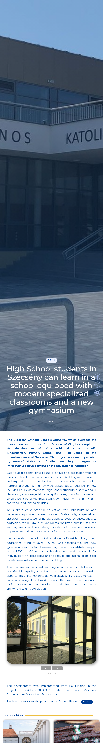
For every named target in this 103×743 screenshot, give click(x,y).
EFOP (51, 360)
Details (87, 701)
